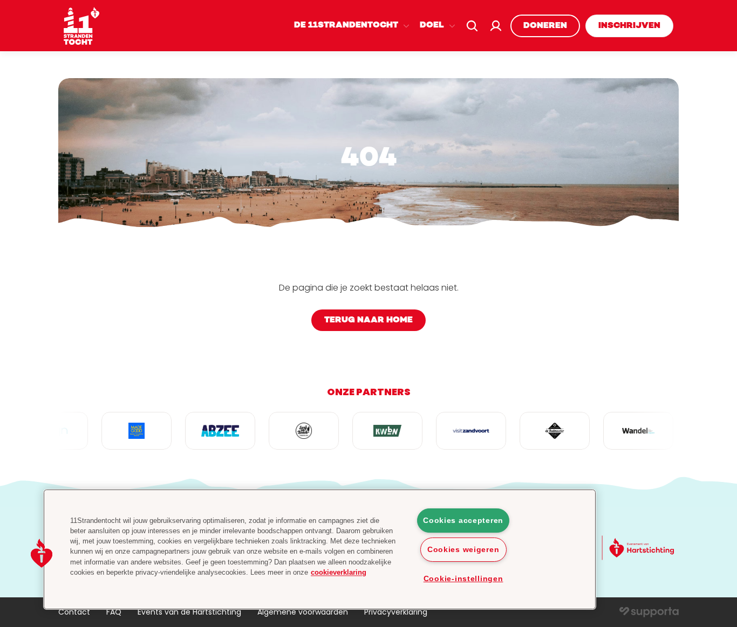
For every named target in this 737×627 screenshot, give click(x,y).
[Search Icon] (472, 26)
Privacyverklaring (395, 612)
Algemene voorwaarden (302, 612)
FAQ (113, 612)
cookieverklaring (338, 572)
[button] (41, 553)
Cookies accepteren (463, 520)
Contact (74, 612)
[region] (319, 549)
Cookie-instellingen (463, 578)
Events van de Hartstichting (189, 612)
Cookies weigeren (463, 549)
